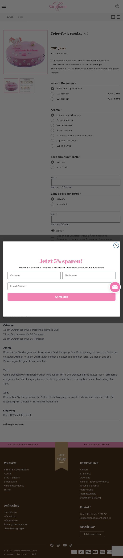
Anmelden (61, 296)
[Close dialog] (116, 245)
